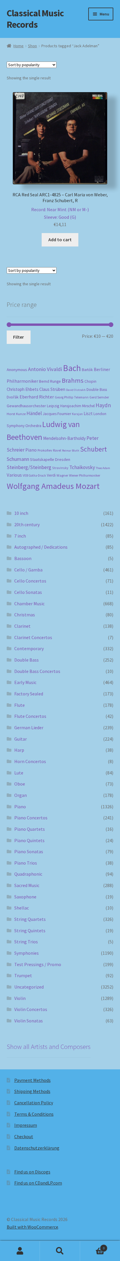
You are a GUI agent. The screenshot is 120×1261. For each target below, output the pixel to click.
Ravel (57, 450)
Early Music (25, 682)
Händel (34, 413)
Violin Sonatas (28, 1021)
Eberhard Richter (37, 397)
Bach (72, 368)
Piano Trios (25, 863)
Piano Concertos (30, 818)
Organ (20, 795)
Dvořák (13, 397)
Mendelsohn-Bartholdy (64, 438)
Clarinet (22, 626)
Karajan (77, 414)
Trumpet (23, 975)
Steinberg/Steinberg (29, 467)
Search (60, 1251)
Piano (31, 450)
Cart (92, 1246)
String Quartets (30, 919)
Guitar (20, 739)
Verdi (51, 475)
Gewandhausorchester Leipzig (33, 405)
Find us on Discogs (32, 1172)
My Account (20, 1251)
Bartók (87, 369)
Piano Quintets (29, 840)
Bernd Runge (50, 381)
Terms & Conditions (34, 1114)
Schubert (93, 449)
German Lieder (28, 727)
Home (18, 45)
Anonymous (17, 369)
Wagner (62, 475)
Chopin (90, 381)
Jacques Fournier (57, 413)
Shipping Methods (32, 1091)
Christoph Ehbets (22, 389)
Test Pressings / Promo (37, 964)
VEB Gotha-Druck (34, 475)
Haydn (103, 405)
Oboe (19, 784)
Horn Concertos (30, 761)
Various (14, 475)
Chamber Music (29, 603)
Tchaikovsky (82, 467)
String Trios (26, 942)
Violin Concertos (30, 1009)
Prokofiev (45, 450)
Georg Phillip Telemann (72, 397)
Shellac (21, 908)
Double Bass (97, 389)
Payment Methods (32, 1080)
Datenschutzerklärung (36, 1148)
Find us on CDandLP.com (38, 1183)
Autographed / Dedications (41, 547)
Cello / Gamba (28, 570)
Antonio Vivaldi (45, 369)
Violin (20, 998)
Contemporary (29, 648)
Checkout (23, 1136)
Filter (18, 337)
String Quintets (29, 930)
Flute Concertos (30, 716)
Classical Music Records (35, 18)
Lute (18, 773)
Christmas (24, 615)
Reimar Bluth (70, 450)
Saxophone (25, 897)
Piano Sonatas (28, 851)
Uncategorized (29, 987)
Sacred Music (26, 885)
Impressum (25, 1125)
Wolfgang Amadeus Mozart (53, 486)
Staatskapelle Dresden (50, 459)
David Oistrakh (76, 390)
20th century (27, 524)
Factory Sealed (28, 694)
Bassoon (22, 558)
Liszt (88, 413)
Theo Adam (103, 468)
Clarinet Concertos (33, 637)
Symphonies (26, 953)
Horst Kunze (16, 413)
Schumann (18, 459)
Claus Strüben (52, 389)
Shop (32, 45)
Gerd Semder (99, 397)
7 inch (20, 536)
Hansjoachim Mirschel (77, 405)
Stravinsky (60, 468)
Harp (19, 750)
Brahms (73, 380)
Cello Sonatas (28, 592)
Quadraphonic (28, 874)
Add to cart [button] (60, 239)
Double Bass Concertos (37, 671)
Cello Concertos (30, 581)
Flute (19, 705)
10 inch (21, 513)
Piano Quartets (29, 829)
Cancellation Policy (33, 1103)
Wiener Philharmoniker (84, 475)
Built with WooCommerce (32, 1227)
